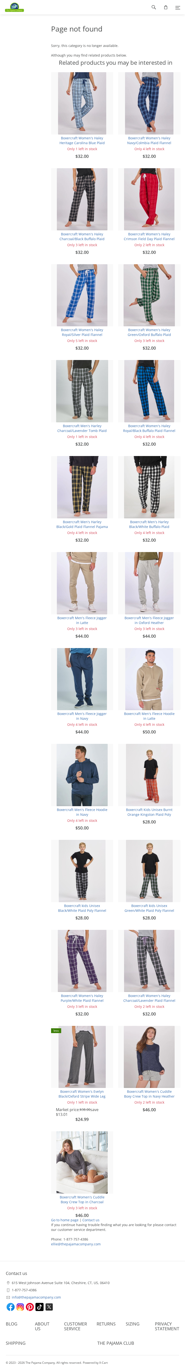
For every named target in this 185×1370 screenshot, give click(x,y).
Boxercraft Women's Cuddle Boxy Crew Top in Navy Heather (149, 1094)
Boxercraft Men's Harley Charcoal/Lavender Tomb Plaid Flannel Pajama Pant (82, 431)
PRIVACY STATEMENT (167, 1326)
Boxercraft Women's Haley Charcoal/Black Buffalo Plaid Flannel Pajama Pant (82, 239)
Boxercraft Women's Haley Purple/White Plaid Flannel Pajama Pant (82, 1000)
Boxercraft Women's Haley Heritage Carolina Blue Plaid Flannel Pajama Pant (82, 143)
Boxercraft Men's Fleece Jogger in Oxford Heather (149, 620)
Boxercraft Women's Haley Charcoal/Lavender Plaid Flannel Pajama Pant (149, 1000)
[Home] (12, 7)
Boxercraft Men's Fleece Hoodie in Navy (82, 812)
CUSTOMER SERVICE (75, 1326)
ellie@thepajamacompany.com (76, 1244)
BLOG (11, 1324)
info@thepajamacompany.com (36, 1297)
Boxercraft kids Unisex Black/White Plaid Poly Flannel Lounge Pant (82, 910)
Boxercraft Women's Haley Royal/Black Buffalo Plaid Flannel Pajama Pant (149, 431)
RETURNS (106, 1324)
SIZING (132, 1324)
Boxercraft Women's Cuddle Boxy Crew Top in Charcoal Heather (82, 1202)
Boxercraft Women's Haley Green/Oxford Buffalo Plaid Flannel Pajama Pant (149, 335)
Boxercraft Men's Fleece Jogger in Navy (82, 716)
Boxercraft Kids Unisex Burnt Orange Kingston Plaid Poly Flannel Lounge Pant (149, 814)
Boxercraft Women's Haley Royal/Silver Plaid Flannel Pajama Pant (82, 335)
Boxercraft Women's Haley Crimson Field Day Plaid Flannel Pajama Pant (149, 239)
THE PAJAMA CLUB (115, 1343)
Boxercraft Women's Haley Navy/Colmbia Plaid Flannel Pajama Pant (149, 143)
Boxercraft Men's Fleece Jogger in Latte (82, 620)
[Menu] (178, 7)
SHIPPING (16, 1343)
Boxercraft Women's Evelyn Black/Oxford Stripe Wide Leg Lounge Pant (82, 1096)
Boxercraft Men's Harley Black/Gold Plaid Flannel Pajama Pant (82, 527)
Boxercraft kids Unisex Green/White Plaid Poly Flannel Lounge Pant (149, 910)
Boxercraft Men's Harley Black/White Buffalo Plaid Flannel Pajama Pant (149, 527)
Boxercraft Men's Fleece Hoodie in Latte (149, 716)
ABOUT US (42, 1326)
